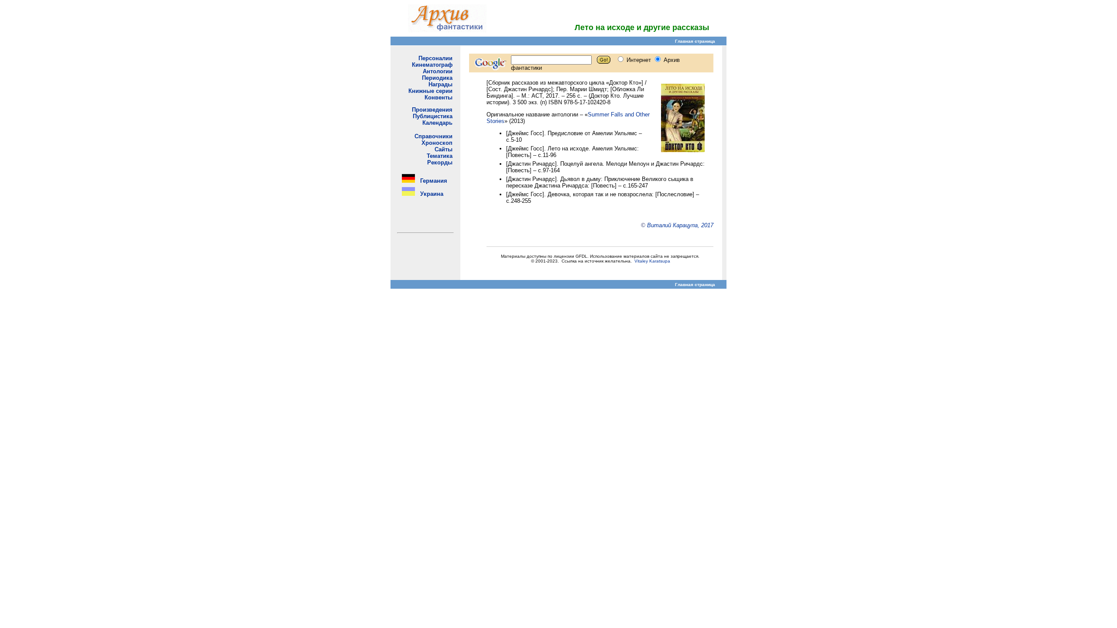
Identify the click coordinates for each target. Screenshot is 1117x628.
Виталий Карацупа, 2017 (680, 225)
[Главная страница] (447, 30)
